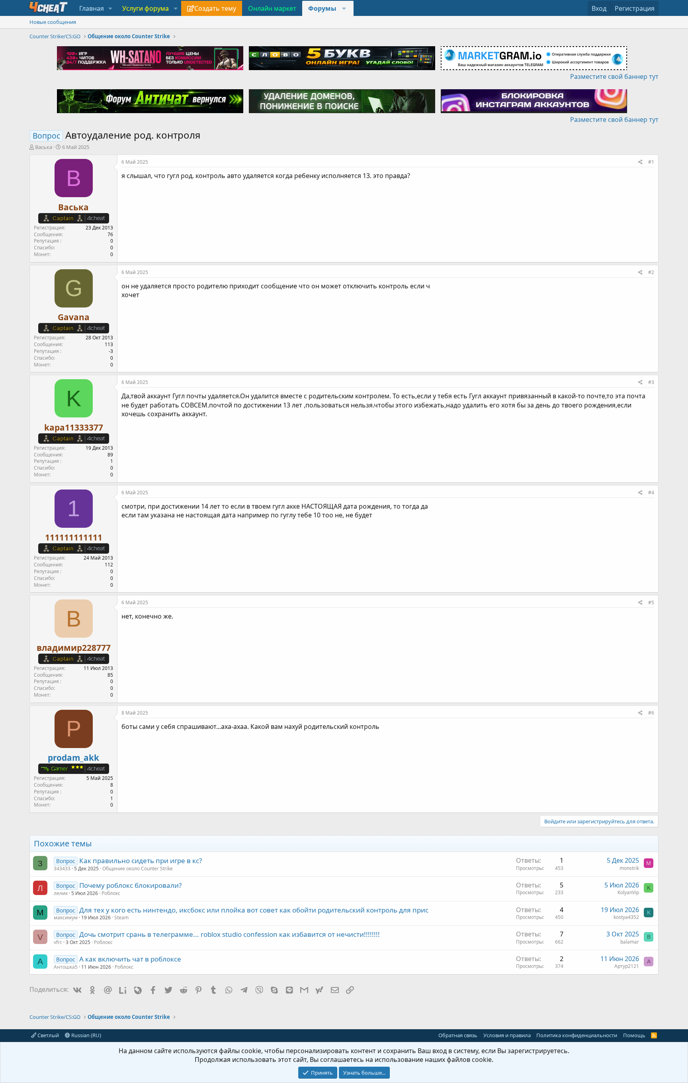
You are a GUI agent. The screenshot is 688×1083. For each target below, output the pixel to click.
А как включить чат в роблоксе (130, 959)
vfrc (58, 942)
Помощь (634, 1035)
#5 (651, 602)
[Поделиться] (640, 162)
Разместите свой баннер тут (614, 76)
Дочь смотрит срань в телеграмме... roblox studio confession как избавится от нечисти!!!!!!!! (229, 934)
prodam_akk (73, 757)
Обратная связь (457, 1035)
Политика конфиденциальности (576, 1035)
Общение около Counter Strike (137, 868)
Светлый (47, 1035)
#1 (651, 162)
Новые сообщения (52, 21)
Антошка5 (66, 967)
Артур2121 (626, 966)
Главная (91, 8)
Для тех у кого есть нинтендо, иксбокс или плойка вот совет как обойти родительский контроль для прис (253, 910)
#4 (651, 492)
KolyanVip (628, 892)
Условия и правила (507, 1035)
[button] (110, 8)
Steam (121, 917)
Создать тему (215, 8)
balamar (629, 941)
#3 (651, 382)
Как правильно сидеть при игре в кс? (140, 860)
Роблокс (111, 893)
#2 (651, 272)
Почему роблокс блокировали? (130, 885)
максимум (66, 917)
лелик (61, 893)
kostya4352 (626, 917)
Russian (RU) (85, 1035)
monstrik (629, 868)
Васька (43, 147)
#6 (651, 712)
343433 (62, 868)
